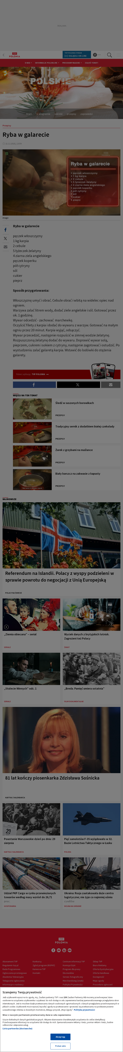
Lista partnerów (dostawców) (17, 1028)
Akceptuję (60, 1037)
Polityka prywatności (84, 1010)
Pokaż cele (60, 1046)
